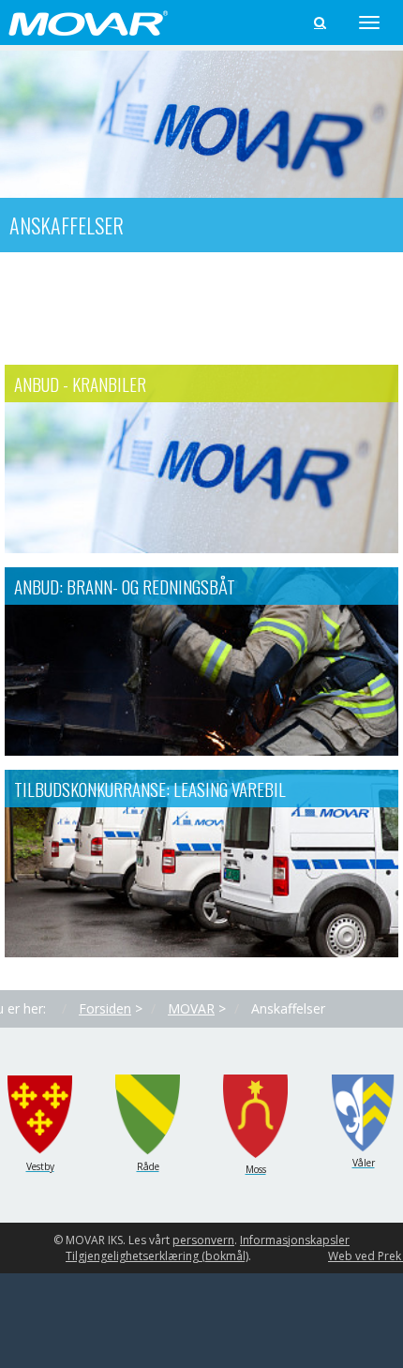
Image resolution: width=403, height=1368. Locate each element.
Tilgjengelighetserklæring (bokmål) (157, 1256)
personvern (203, 1240)
